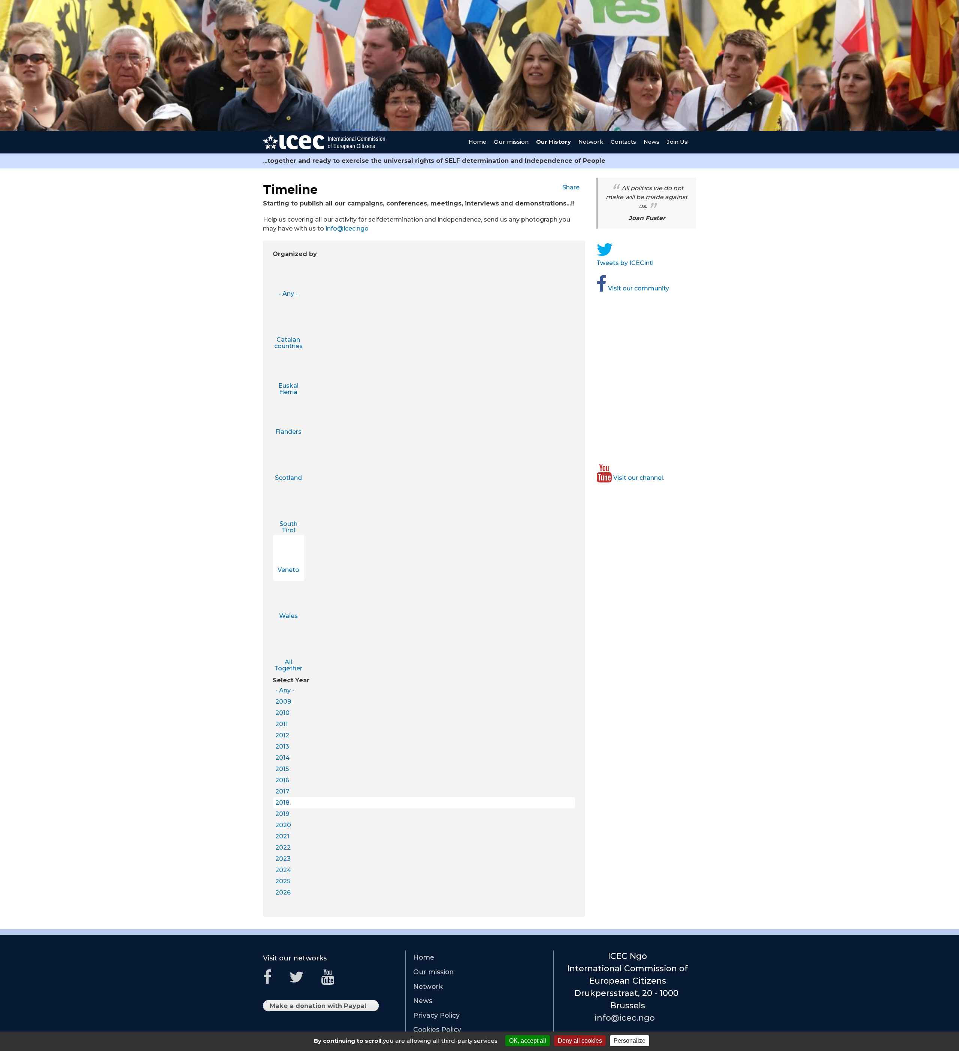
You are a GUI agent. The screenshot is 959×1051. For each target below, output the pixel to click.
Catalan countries (288, 343)
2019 (282, 813)
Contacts (623, 141)
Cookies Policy (437, 1029)
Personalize (629, 1041)
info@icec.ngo (350, 228)
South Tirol (288, 527)
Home (477, 141)
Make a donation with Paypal (320, 1006)
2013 (282, 746)
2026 (283, 892)
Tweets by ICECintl (626, 262)
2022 (283, 847)
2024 (283, 870)
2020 (283, 825)
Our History (553, 141)
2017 (282, 791)
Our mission (511, 141)
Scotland (288, 477)
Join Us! (678, 141)
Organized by (295, 254)
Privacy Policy (436, 1015)
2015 (282, 769)
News (651, 141)
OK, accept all (527, 1041)
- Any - (288, 293)
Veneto (288, 569)
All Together (288, 665)
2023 (283, 858)
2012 (282, 735)
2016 (282, 780)
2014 (282, 757)
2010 (282, 712)
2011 (281, 724)
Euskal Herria (288, 389)
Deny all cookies (580, 1041)
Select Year (291, 680)
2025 (282, 881)
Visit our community (639, 288)
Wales (288, 615)
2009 (283, 701)
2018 (282, 802)
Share (572, 187)
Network (590, 141)
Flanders (288, 431)
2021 (282, 836)
